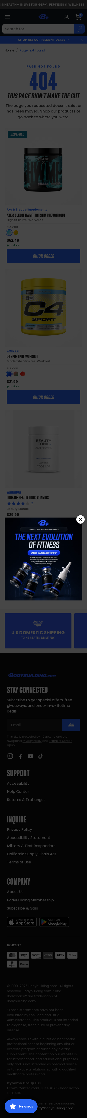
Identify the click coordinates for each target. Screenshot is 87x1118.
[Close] (80, 519)
